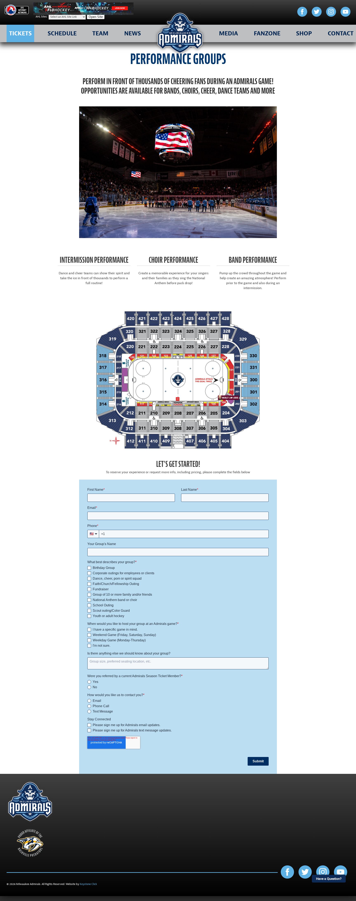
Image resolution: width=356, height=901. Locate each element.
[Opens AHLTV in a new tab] (83, 14)
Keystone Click (88, 884)
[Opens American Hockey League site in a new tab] (16, 11)
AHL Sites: (42, 16)
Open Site (96, 17)
